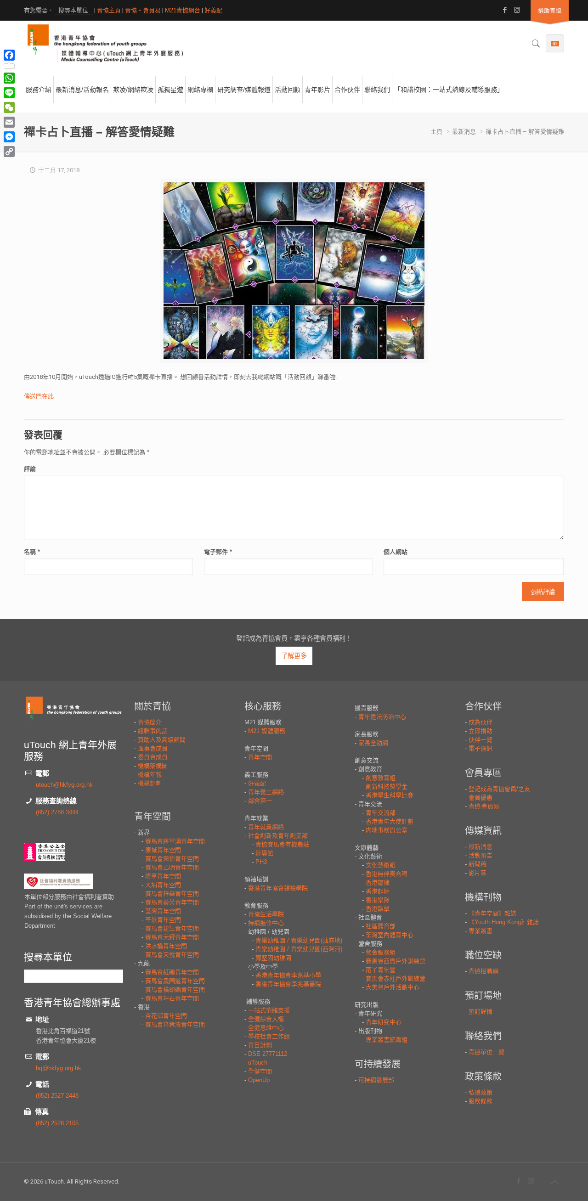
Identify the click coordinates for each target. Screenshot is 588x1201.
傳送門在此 (39, 396)
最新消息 (464, 131)
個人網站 (395, 551)
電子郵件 (218, 551)
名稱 (32, 551)
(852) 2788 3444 (57, 812)
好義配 (213, 10)
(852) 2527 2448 (57, 1095)
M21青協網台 (182, 10)
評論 (30, 468)
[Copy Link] (9, 151)
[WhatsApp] (9, 78)
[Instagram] (517, 10)
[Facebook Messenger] (9, 137)
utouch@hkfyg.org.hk (64, 784)
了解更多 (294, 656)
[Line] (9, 92)
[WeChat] (9, 107)
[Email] (9, 122)
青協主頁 (109, 10)
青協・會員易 (143, 10)
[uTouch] (105, 44)
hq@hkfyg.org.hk (58, 1068)
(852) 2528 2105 (57, 1123)
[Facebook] (504, 10)
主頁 (436, 131)
